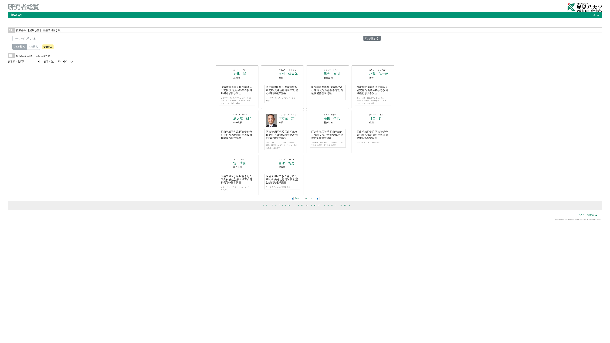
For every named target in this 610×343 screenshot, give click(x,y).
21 (336, 205)
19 (328, 205)
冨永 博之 (287, 163)
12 (298, 205)
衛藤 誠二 (241, 74)
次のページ (311, 198)
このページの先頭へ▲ (588, 215)
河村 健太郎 (288, 74)
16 (315, 205)
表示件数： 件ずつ (58, 61)
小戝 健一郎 (378, 74)
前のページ (300, 198)
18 (323, 205)
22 (341, 205)
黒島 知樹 (332, 74)
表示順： (13, 61)
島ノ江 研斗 (242, 118)
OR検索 (33, 46)
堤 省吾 (239, 163)
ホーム (596, 15)
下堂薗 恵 (287, 118)
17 (319, 205)
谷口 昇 (375, 118)
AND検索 (19, 46)
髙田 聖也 (332, 118)
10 (289, 205)
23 (345, 205)
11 (293, 205)
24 (349, 205)
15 (311, 205)
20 (332, 205)
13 (302, 205)
